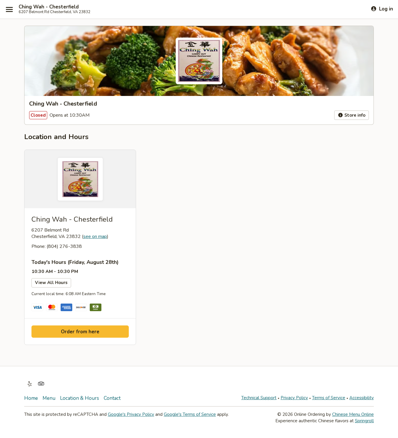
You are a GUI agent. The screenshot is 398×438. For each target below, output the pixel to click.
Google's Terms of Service (190, 414)
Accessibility (361, 398)
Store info (354, 115)
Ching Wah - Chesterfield (49, 7)
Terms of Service (328, 398)
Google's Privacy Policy (131, 414)
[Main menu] (9, 9)
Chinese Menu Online (353, 414)
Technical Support (259, 398)
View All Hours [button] (51, 282)
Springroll (364, 421)
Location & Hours (79, 398)
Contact (112, 398)
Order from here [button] (80, 331)
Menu (49, 398)
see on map (95, 236)
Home (31, 398)
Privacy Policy (294, 398)
